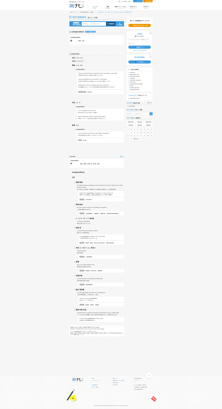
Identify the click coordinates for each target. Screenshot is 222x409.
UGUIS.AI (115, 382)
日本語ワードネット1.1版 (75, 327)
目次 (123, 156)
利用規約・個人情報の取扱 (141, 387)
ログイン (139, 1)
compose (89, 91)
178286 (92, 332)
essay (84, 140)
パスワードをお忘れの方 (139, 50)
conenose (132, 72)
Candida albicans (134, 87)
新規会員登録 (148, 1)
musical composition (99, 242)
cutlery (131, 85)
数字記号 (136, 139)
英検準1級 (131, 122)
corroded (132, 78)
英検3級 (131, 125)
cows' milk (132, 82)
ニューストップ (95, 380)
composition (75, 37)
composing (89, 199)
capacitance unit (134, 74)
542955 (71, 332)
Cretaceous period (135, 76)
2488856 (96, 332)
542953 (75, 332)
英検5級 (148, 125)
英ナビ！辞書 (95, 387)
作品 (83, 40)
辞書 (107, 7)
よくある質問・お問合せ (126, 1)
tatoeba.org (78, 331)
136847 (104, 332)
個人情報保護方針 (139, 389)
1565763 (84, 332)
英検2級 (139, 122)
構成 (79, 40)
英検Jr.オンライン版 (118, 380)
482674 (88, 332)
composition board (135, 98)
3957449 (80, 332)
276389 (100, 332)
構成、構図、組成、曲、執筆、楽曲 (90, 163)
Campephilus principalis (136, 84)
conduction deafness (135, 80)
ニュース (95, 7)
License (97, 327)
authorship (93, 270)
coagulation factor (135, 89)
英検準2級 (148, 122)
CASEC (114, 385)
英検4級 (139, 125)
